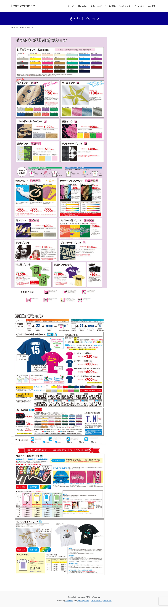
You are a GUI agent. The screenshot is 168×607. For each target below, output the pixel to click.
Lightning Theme (83, 601)
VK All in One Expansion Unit (101, 601)
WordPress (69, 601)
